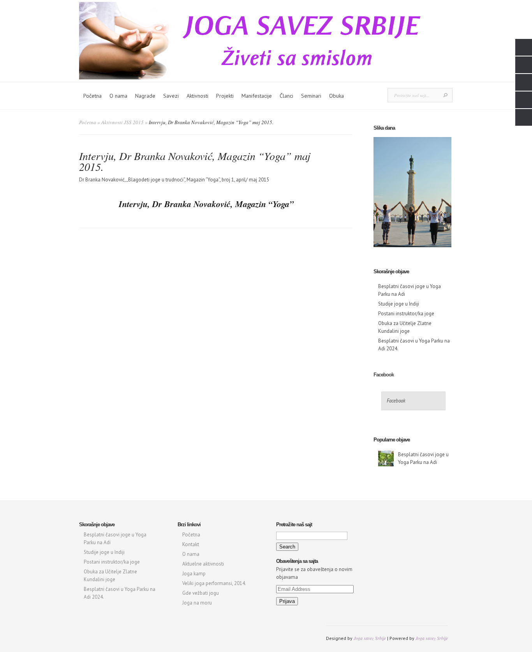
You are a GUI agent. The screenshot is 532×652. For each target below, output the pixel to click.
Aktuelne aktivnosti (203, 564)
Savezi (171, 95)
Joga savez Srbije (370, 638)
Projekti (225, 95)
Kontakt (190, 544)
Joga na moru (197, 602)
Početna (92, 95)
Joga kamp (194, 573)
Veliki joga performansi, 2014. (214, 583)
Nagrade (145, 95)
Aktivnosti (197, 95)
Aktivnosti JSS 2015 (122, 122)
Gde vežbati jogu (200, 593)
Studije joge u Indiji (398, 304)
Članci (286, 95)
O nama (118, 95)
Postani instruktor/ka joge (406, 313)
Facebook (383, 375)
